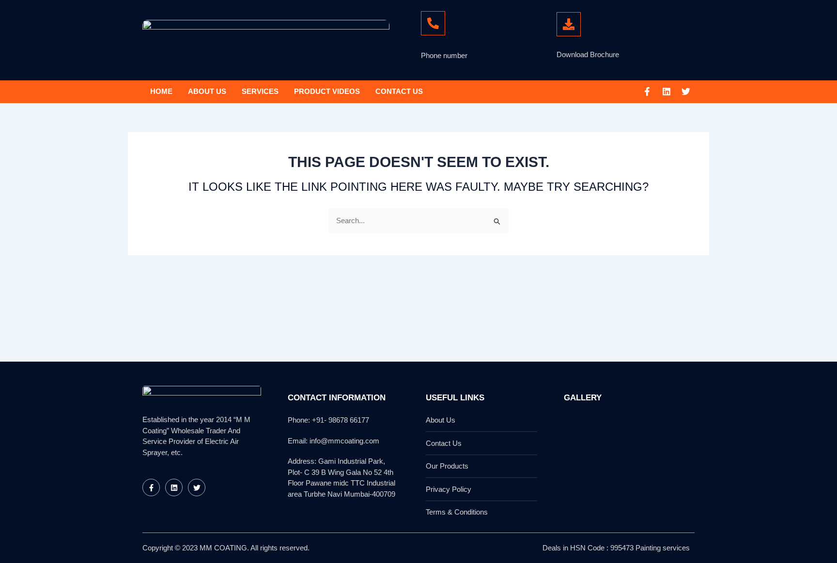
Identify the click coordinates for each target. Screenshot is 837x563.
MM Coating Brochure (599, 43)
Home (161, 91)
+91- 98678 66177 (453, 43)
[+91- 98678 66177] (433, 23)
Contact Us (399, 91)
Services (260, 91)
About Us (207, 91)
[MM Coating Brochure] (569, 24)
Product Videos (327, 91)
